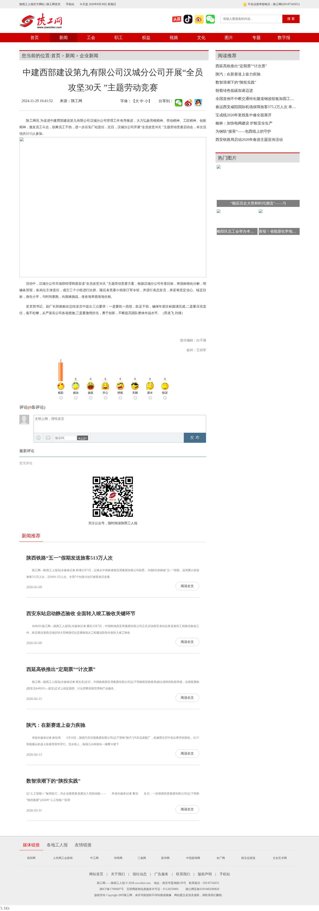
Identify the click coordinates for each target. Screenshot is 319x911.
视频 (174, 37)
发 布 (195, 437)
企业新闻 (89, 55)
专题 (256, 37)
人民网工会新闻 (63, 858)
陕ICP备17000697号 (112, 889)
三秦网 (142, 858)
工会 (91, 37)
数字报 (284, 37)
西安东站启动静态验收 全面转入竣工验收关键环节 (80, 613)
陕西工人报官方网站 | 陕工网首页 (39, 4)
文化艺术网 (280, 858)
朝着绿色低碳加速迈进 (234, 90)
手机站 (70, 4)
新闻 (63, 37)
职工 (118, 37)
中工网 (94, 858)
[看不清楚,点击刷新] (82, 438)
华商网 (118, 858)
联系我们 (183, 874)
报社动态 (140, 874)
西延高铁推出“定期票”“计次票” (61, 669)
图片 (229, 37)
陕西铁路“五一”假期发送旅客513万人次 (69, 558)
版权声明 (205, 874)
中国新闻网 (193, 858)
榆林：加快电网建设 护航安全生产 (244, 123)
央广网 (220, 858)
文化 (201, 37)
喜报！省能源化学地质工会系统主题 (279, 231)
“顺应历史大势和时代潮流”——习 (258, 203)
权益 (146, 37)
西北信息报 (248, 858)
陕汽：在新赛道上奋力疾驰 (55, 725)
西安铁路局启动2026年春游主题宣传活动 (249, 140)
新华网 (165, 858)
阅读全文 (187, 586)
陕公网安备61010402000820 (202, 889)
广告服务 (161, 874)
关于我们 (118, 874)
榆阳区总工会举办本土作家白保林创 (237, 231)
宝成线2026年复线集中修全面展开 (244, 115)
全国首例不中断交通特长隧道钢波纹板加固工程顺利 (256, 99)
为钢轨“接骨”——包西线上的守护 (243, 131)
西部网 (31, 858)
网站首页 (96, 874)
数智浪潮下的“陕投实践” (53, 781)
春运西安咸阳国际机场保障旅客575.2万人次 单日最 (256, 107)
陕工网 (76, 101)
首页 (34, 37)
